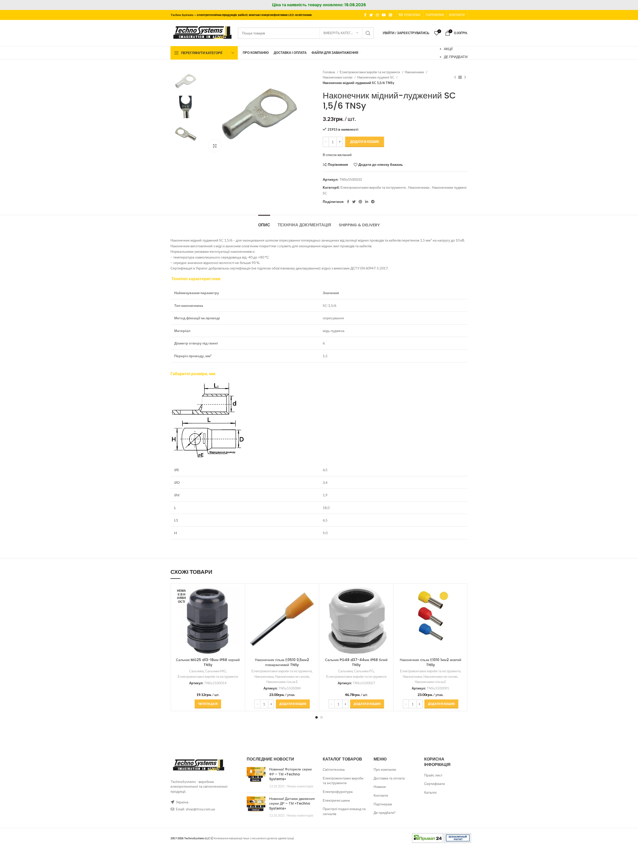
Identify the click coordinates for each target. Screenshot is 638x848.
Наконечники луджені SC (376, 77)
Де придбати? (385, 812)
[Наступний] (465, 77)
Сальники (196, 671)
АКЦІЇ (448, 49)
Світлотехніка (334, 769)
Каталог (430, 792)
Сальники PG (364, 671)
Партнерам (383, 804)
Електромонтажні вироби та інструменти (370, 72)
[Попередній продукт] (455, 77)
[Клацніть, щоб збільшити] (215, 146)
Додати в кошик (364, 142)
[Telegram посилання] (373, 201)
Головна (329, 72)
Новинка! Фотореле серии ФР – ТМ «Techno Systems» (290, 774)
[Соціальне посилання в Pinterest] (390, 15)
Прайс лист (433, 775)
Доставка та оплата (389, 778)
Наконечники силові (338, 77)
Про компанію (385, 769)
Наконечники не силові (292, 676)
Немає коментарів (300, 786)
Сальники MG (215, 671)
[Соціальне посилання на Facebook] (365, 15)
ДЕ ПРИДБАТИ (456, 57)
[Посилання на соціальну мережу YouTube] (383, 15)
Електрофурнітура (338, 791)
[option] (185, 81)
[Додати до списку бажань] (239, 616)
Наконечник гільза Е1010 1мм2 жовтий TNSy (430, 662)
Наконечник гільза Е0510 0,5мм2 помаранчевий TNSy (282, 662)
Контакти (381, 795)
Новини (380, 786)
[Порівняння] (239, 594)
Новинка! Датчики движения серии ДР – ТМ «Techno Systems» (292, 803)
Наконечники (415, 72)
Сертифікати (434, 783)
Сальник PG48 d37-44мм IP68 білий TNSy (356, 662)
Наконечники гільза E (282, 682)
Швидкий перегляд (239, 605)
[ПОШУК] (368, 33)
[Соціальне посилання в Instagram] (377, 15)
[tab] (264, 222)
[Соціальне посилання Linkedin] (367, 201)
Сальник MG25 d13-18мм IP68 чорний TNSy (208, 662)
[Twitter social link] (371, 15)
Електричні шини (336, 800)
